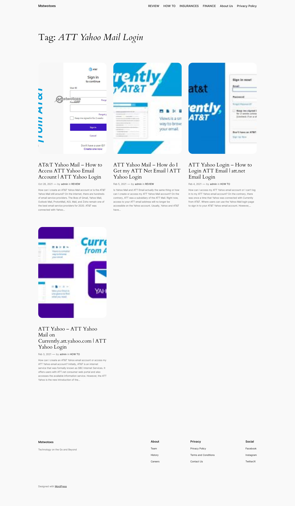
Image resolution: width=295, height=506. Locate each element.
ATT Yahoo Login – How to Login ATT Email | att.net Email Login (220, 171)
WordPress (61, 486)
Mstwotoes (47, 6)
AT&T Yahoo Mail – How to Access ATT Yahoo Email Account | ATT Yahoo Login (70, 171)
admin (64, 183)
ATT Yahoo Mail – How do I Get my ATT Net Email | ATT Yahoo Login (147, 171)
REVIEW (75, 183)
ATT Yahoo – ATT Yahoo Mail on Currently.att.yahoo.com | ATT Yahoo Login (72, 338)
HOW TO (225, 183)
